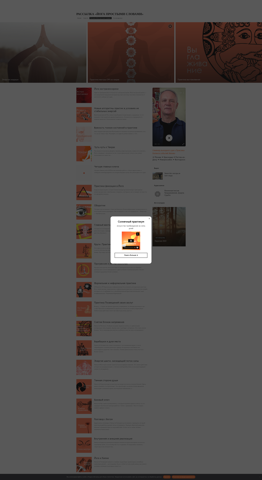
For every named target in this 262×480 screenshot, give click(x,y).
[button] (149, 218)
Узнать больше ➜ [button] (131, 255)
